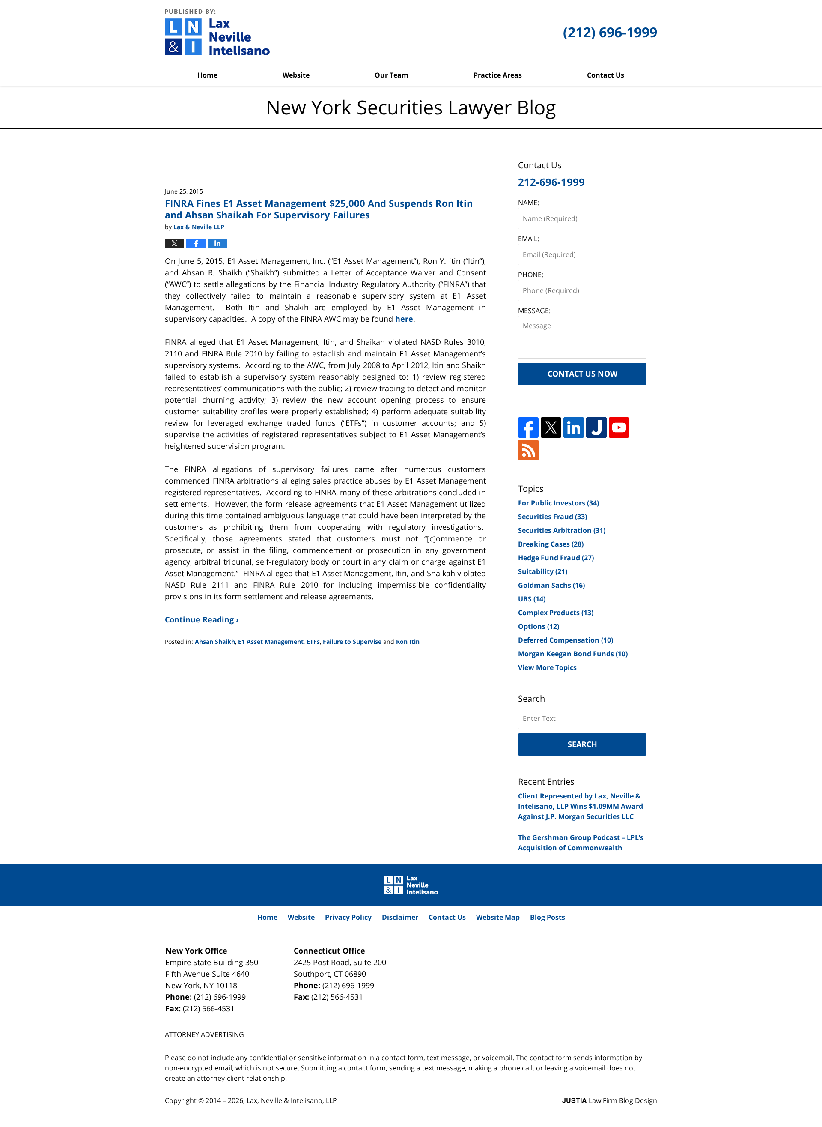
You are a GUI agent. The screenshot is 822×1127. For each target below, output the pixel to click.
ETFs (313, 641)
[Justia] (596, 427)
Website (296, 75)
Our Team (391, 75)
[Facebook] (528, 427)
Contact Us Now (582, 373)
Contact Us (605, 75)
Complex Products (555, 612)
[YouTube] (619, 427)
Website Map (498, 917)
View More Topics (547, 667)
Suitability (542, 571)
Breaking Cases (551, 544)
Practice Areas (498, 75)
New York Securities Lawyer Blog (217, 32)
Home (207, 75)
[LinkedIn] (573, 427)
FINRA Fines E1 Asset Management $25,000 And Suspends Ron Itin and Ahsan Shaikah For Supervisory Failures (319, 209)
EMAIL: (528, 238)
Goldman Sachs (551, 585)
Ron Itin (408, 641)
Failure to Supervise (352, 641)
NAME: (528, 202)
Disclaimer (400, 917)
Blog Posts (547, 917)
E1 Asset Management (271, 641)
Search (582, 744)
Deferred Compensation (565, 640)
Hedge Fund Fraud (556, 557)
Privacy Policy (348, 917)
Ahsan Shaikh (215, 641)
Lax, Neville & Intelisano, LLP (292, 1100)
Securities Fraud (552, 516)
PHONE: (530, 274)
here (404, 319)
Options (538, 626)
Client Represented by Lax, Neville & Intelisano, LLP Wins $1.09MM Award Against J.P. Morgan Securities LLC (580, 806)
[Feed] (528, 450)
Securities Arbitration (561, 530)
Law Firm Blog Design (609, 1100)
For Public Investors (558, 503)
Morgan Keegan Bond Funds (573, 653)
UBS (531, 599)
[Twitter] (551, 427)
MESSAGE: (534, 310)
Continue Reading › (202, 619)
